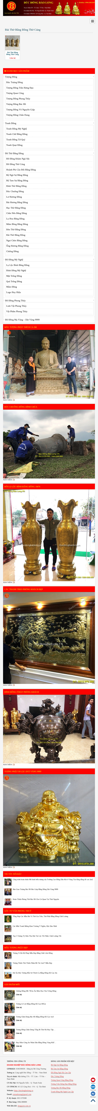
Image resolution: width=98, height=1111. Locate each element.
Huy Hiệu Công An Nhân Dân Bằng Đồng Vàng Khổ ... (36, 1043)
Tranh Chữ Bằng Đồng (16, 134)
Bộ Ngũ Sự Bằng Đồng (17, 175)
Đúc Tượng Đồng (14, 82)
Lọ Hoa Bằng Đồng (15, 218)
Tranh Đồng (10, 123)
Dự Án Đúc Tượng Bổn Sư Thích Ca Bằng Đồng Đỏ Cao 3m (35, 973)
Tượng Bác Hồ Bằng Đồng (60, 1088)
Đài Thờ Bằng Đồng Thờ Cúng (12, 53)
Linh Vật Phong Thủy (16, 306)
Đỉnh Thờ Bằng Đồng (16, 186)
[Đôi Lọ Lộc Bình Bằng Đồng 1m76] (49, 535)
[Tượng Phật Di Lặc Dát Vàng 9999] (49, 820)
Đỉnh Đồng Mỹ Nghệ (16, 270)
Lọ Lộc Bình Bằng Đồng (17, 265)
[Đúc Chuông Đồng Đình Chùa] (49, 444)
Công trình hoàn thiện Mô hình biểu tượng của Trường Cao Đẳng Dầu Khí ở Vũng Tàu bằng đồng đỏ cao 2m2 (53, 879)
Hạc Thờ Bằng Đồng (16, 208)
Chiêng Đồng (12, 251)
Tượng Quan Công (15, 93)
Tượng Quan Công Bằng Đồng (62, 1080)
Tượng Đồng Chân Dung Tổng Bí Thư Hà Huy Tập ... (36, 1030)
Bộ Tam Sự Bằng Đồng (17, 180)
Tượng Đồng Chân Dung (17, 115)
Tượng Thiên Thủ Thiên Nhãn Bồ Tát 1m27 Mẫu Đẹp (32, 963)
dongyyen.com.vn (24, 1106)
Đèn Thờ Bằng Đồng (16, 229)
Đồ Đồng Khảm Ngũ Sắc (18, 158)
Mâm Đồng (11, 286)
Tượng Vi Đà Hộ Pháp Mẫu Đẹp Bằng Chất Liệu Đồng (33, 953)
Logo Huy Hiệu (13, 292)
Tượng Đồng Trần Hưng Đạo (19, 87)
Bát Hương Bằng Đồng (17, 202)
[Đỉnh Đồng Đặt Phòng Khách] (49, 729)
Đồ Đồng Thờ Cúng (15, 164)
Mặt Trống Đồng (14, 276)
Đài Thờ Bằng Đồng (15, 235)
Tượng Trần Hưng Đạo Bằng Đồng (63, 1084)
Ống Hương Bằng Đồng (17, 246)
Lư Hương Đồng (14, 197)
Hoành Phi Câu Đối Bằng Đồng (21, 169)
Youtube (93, 1083)
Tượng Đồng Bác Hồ (16, 104)
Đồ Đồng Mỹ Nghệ (14, 259)
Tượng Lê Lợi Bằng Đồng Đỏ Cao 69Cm (31, 1004)
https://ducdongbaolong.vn (23, 1090)
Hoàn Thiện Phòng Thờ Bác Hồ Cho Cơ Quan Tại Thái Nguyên (36, 899)
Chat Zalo (93, 1090)
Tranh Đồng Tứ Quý (15, 139)
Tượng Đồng (11, 77)
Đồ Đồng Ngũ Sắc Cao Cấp (61, 1072)
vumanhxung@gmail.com (22, 1094)
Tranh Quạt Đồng (14, 145)
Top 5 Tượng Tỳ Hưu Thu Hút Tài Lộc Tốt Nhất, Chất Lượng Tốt (37, 936)
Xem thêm (7, 400)
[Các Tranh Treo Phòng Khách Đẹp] (49, 638)
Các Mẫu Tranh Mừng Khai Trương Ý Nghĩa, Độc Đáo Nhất (35, 926)
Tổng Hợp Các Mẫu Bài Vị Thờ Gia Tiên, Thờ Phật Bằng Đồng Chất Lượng (40, 916)
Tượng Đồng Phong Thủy (18, 98)
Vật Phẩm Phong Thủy (16, 311)
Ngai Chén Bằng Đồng (16, 240)
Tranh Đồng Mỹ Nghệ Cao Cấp (62, 1092)
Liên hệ (12, 58)
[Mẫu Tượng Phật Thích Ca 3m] (49, 364)
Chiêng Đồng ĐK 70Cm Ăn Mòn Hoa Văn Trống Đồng (36, 991)
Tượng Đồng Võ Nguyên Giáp (20, 109)
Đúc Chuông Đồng (15, 191)
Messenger (93, 1097)
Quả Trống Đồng (14, 281)
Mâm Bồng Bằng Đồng (17, 224)
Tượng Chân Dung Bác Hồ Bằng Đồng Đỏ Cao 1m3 (35, 1017)
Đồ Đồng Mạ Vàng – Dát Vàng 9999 (22, 319)
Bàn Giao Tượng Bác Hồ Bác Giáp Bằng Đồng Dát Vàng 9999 (35, 889)
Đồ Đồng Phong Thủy (15, 300)
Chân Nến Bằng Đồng (16, 213)
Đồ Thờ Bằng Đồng (14, 153)
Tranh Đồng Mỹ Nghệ (16, 128)
